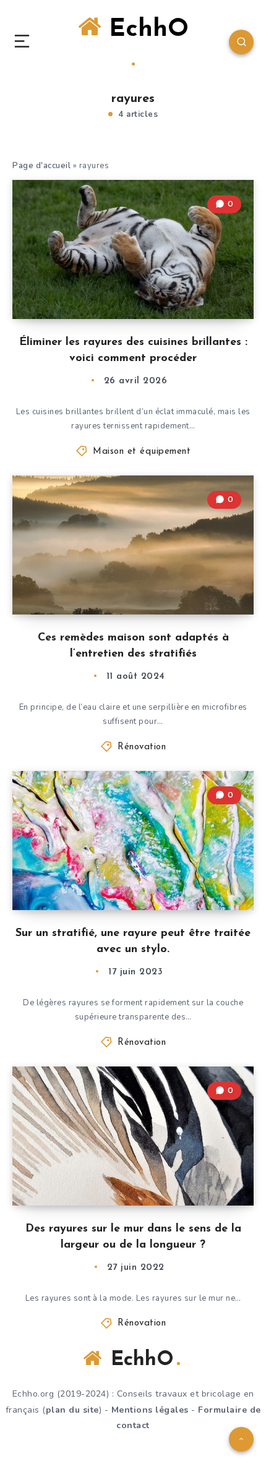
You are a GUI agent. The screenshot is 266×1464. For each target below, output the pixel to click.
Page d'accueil (41, 165)
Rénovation (142, 747)
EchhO (145, 29)
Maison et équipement (142, 451)
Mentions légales (150, 1410)
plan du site (72, 1410)
